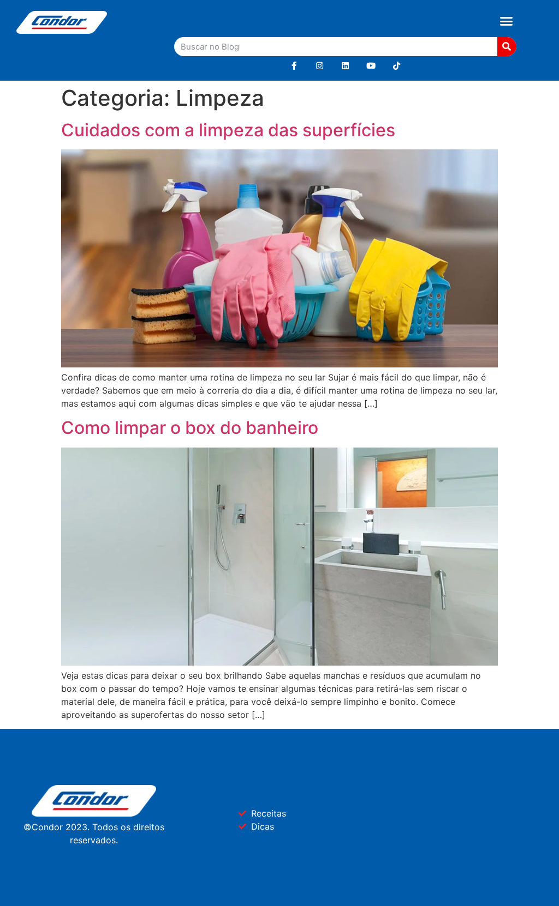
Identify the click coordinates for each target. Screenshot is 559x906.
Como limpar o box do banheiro (189, 427)
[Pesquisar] (506, 46)
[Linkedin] (345, 66)
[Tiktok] (397, 66)
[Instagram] (320, 66)
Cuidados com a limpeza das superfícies (228, 130)
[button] (506, 21)
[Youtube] (371, 66)
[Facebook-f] (294, 66)
